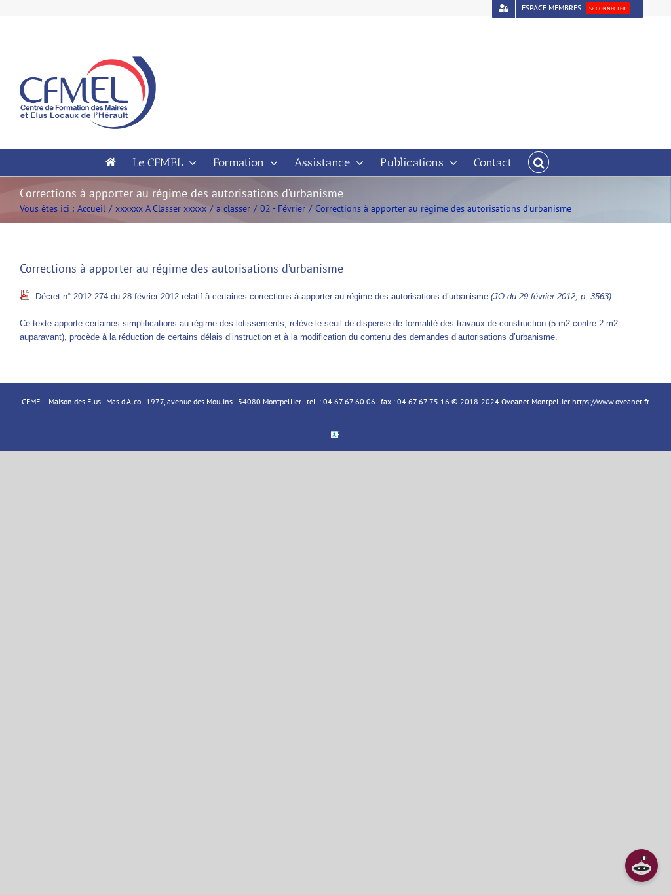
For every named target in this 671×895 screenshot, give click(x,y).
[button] (538, 162)
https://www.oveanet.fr (610, 401)
